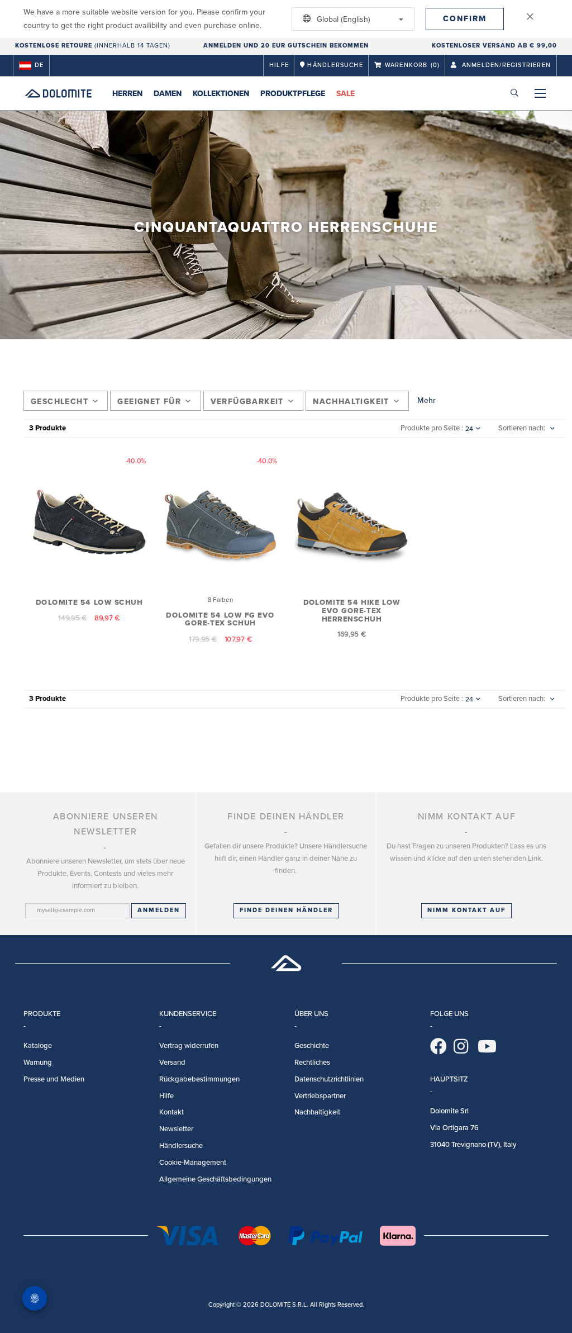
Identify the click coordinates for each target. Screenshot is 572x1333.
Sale (345, 93)
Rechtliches (312, 1062)
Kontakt (171, 1112)
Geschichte (311, 1045)
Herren (127, 93)
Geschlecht (59, 401)
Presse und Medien (53, 1079)
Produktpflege (292, 93)
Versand (172, 1062)
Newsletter (176, 1129)
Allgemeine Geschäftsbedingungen (215, 1179)
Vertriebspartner (320, 1096)
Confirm (465, 18)
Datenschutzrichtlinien (329, 1079)
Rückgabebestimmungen (199, 1079)
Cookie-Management (192, 1162)
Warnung (37, 1062)
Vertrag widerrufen (188, 1045)
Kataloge (37, 1045)
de (39, 65)
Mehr (426, 400)
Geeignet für (149, 401)
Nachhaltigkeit (351, 401)
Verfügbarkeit (247, 401)
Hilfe (279, 65)
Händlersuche (181, 1145)
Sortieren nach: (521, 428)
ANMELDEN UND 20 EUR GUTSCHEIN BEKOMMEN (286, 45)
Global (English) (342, 19)
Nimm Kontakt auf (466, 910)
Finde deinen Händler (286, 910)
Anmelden (158, 910)
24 (469, 429)
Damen (168, 93)
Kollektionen (221, 93)
